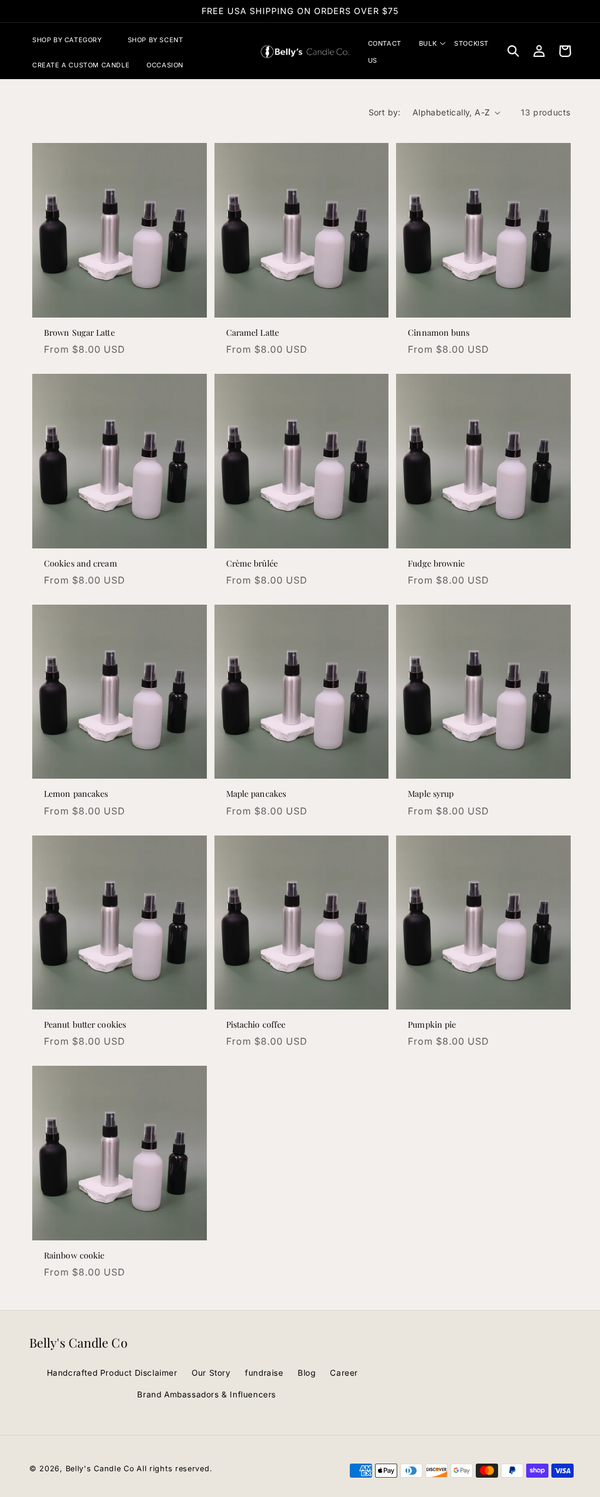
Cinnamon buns (438, 333)
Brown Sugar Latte (79, 333)
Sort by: (385, 112)
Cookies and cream (80, 563)
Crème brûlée (252, 563)
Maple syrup (431, 794)
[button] (71, 40)
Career (344, 1372)
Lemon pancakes (76, 794)
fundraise (264, 1372)
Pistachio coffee (256, 1024)
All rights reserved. (174, 1468)
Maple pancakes (256, 794)
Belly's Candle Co (100, 1468)
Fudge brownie (436, 563)
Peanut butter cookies (85, 1024)
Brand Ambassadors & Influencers (206, 1394)
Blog (306, 1372)
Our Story (211, 1372)
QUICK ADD (119, 303)
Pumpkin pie (432, 1024)
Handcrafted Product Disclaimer (112, 1372)
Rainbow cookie (74, 1255)
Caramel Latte (252, 333)
